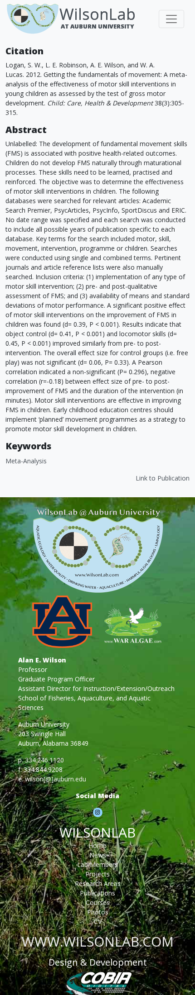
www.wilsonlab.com (98, 941)
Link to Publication (163, 478)
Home (97, 845)
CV (98, 921)
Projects (97, 874)
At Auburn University (97, 26)
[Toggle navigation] (171, 19)
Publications (97, 893)
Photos (97, 912)
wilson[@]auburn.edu (55, 779)
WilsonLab (97, 13)
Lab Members (97, 864)
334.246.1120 (44, 760)
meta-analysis (26, 461)
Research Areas (98, 883)
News (97, 855)
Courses (98, 902)
